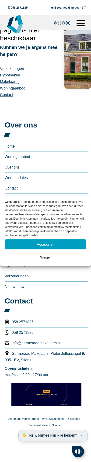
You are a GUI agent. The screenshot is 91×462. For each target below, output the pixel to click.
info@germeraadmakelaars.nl (36, 343)
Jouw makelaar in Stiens (44, 425)
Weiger (45, 257)
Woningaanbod (12, 88)
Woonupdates (16, 178)
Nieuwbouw (14, 287)
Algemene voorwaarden (23, 419)
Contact (6, 95)
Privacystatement (53, 419)
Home (10, 146)
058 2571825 (19, 7)
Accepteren (45, 244)
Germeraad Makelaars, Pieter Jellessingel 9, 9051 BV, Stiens (45, 357)
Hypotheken (10, 75)
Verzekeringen (12, 69)
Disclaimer (73, 419)
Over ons (12, 167)
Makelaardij (9, 82)
